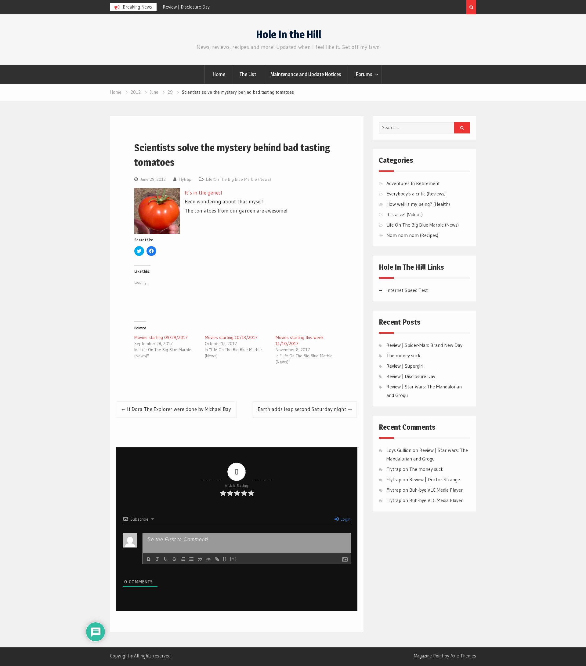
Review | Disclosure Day (186, 7)
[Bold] (148, 559)
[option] (218, 7)
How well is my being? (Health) (418, 204)
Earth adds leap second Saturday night (302, 409)
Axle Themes (463, 656)
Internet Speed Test (407, 290)
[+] (233, 558)
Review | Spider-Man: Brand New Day (424, 345)
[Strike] (174, 559)
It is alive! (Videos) (404, 214)
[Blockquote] (200, 559)
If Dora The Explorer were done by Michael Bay (179, 409)
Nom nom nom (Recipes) (412, 235)
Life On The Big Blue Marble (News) (238, 179)
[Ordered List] (183, 559)
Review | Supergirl (404, 366)
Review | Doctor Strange (434, 479)
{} (225, 558)
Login (344, 519)
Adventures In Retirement (413, 183)
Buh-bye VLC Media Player (436, 490)
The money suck (403, 355)
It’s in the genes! (203, 192)
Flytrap (185, 179)
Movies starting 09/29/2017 (161, 337)
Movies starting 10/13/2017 (231, 337)
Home (218, 74)
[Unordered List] (191, 559)
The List (248, 74)
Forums (364, 74)
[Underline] (165, 559)
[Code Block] (208, 559)
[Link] (217, 559)
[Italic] (157, 559)
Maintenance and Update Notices (305, 74)
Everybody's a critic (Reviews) (416, 194)
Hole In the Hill (288, 34)
